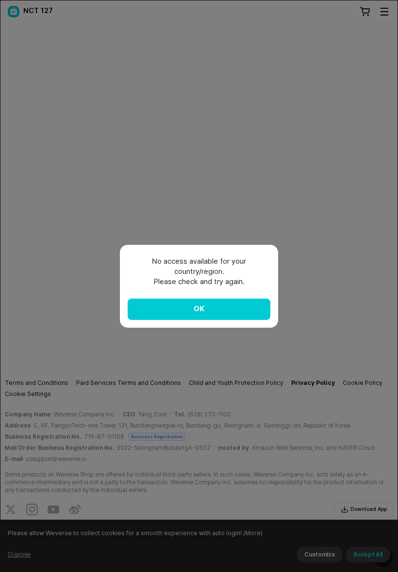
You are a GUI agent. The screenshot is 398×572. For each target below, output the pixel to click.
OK (199, 308)
